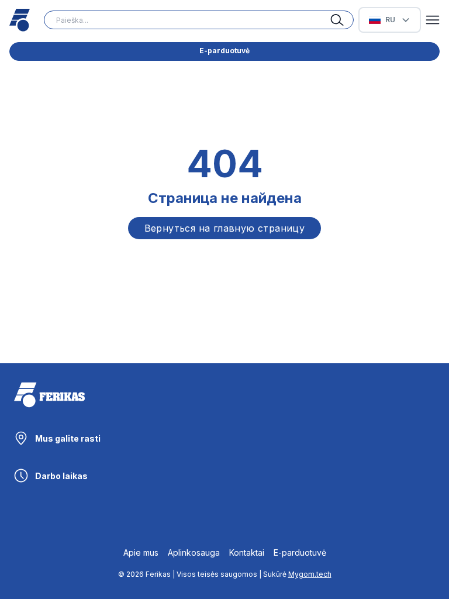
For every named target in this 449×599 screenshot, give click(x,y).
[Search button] (342, 20)
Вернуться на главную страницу (224, 228)
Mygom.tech (309, 574)
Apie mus (140, 552)
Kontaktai (246, 552)
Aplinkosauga (194, 552)
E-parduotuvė (224, 50)
